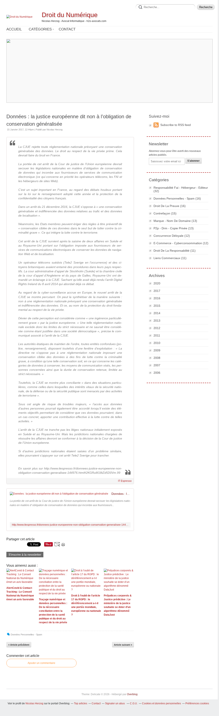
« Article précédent (18, 644)
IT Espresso (125, 480)
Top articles (80, 703)
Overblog (132, 694)
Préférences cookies (197, 703)
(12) (172, 235)
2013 (157, 320)
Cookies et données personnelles (161, 703)
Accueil (14, 29)
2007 (157, 365)
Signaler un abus (115, 703)
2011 (157, 335)
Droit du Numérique (70, 14)
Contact (67, 29)
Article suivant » (123, 644)
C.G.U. (134, 703)
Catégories (40, 29)
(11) (175, 250)
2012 (157, 328)
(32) (181, 189)
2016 (157, 298)
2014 (157, 313)
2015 (157, 305)
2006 (157, 372)
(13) (175, 221)
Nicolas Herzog (34, 703)
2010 (157, 343)
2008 (157, 357)
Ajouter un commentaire (41, 663)
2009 (157, 350)
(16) (177, 198)
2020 (157, 283)
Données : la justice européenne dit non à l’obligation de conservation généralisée (68, 120)
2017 (157, 290)
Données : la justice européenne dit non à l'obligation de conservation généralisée (121, 493)
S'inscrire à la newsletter (25, 554)
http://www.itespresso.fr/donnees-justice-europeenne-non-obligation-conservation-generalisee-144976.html (70, 524)
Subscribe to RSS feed (175, 125)
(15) (165, 213)
